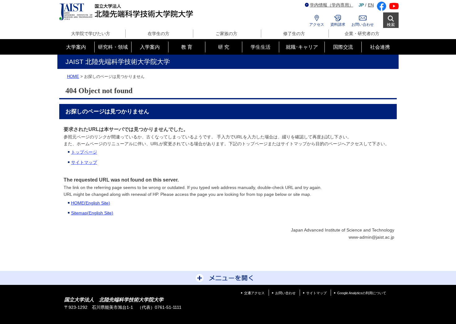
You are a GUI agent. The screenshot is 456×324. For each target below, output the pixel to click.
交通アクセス (254, 293)
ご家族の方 (226, 33)
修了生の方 (294, 33)
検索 (391, 24)
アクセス (316, 24)
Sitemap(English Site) (92, 212)
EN (371, 4)
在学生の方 (158, 33)
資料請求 (337, 24)
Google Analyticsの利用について (361, 293)
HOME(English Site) (90, 202)
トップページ (84, 152)
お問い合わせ (362, 24)
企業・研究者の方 (362, 33)
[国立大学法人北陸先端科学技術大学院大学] (127, 12)
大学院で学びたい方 (90, 33)
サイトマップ (84, 162)
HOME (73, 76)
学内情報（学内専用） (331, 4)
